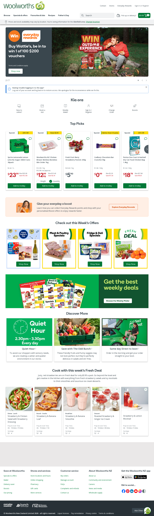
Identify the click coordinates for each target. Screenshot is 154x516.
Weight (43, 181)
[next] (146, 149)
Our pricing (8, 493)
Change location (93, 22)
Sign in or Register (142, 6)
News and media (95, 488)
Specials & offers (10, 476)
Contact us (65, 493)
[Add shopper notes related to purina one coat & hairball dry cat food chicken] (145, 138)
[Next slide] (146, 80)
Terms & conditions (106, 513)
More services (36, 493)
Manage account (67, 480)
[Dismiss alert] (146, 87)
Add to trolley (19, 185)
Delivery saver (9, 484)
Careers (92, 484)
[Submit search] (82, 15)
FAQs (63, 484)
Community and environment (100, 480)
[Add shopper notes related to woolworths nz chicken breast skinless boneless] (59, 138)
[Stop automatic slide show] (138, 80)
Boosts (6, 488)
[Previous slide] (142, 80)
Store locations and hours (41, 476)
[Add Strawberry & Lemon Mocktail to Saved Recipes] (145, 389)
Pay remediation (77, 513)
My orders (64, 476)
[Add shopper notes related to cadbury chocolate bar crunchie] (116, 138)
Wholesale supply (95, 493)
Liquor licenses (63, 513)
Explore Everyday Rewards (123, 207)
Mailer (6, 480)
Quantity (56, 181)
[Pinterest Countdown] (127, 491)
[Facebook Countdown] (123, 491)
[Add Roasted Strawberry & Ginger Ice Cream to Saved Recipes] (116, 389)
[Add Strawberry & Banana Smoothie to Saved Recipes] (87, 389)
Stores (111, 6)
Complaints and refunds (70, 488)
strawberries (52, 375)
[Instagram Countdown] (140, 491)
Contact (103, 6)
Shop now (15, 71)
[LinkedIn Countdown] (132, 491)
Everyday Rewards (124, 6)
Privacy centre (91, 513)
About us (92, 476)
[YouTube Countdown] (136, 491)
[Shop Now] (23, 248)
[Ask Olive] (147, 511)
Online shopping (37, 480)
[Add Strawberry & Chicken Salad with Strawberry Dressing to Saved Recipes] (30, 389)
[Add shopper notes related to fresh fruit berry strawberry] (87, 138)
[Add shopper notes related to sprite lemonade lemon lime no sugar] (30, 138)
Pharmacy (34, 484)
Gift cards (34, 488)
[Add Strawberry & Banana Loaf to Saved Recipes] (59, 389)
